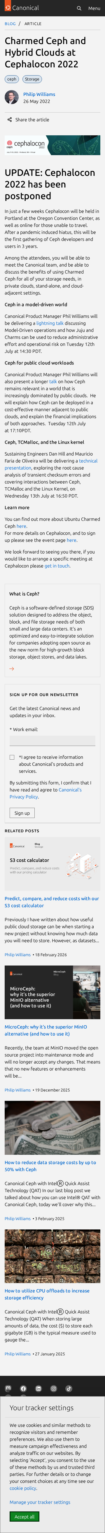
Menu (94, 8)
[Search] (79, 8)
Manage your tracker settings (40, 1502)
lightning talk (50, 323)
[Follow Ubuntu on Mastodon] (9, 1389)
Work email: (25, 729)
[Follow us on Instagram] (55, 1389)
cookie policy (23, 1488)
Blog (10, 23)
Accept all (24, 1516)
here (21, 526)
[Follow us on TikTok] (70, 1389)
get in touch (57, 565)
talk (53, 381)
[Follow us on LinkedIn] (39, 1389)
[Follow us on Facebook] (24, 1389)
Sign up (22, 813)
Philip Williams (39, 94)
